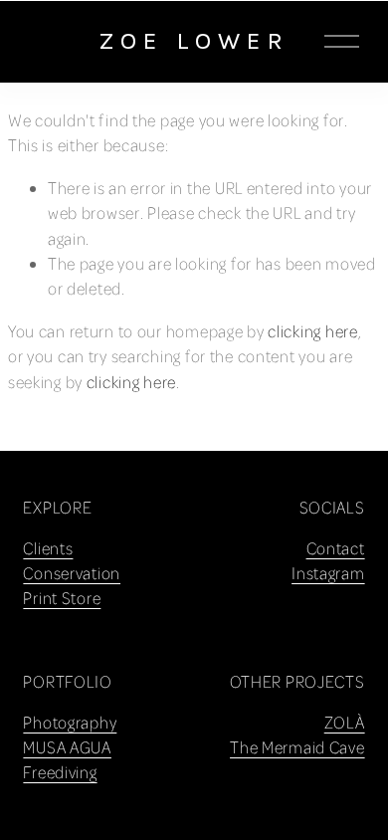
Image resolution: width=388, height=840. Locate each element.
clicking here (312, 330)
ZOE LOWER (194, 40)
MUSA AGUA (67, 746)
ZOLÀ (344, 722)
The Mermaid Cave (297, 746)
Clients (48, 547)
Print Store (61, 597)
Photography (69, 722)
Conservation (71, 572)
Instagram (328, 572)
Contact (335, 547)
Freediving (60, 771)
